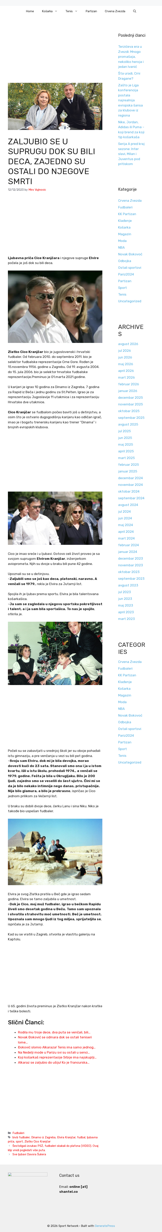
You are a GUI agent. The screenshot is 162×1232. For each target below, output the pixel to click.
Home (30, 11)
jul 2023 (124, 592)
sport (19, 1141)
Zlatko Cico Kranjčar (37, 1141)
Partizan (91, 11)
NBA (121, 247)
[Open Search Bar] (134, 11)
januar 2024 (127, 552)
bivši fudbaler (21, 1137)
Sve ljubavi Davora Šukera (29, 1154)
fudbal (81, 1137)
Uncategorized (129, 301)
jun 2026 (125, 357)
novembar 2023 (130, 565)
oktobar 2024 (128, 491)
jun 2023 (125, 599)
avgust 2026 (128, 344)
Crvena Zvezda (115, 11)
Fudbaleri (18, 1133)
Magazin (124, 234)
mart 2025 (126, 458)
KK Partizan (127, 214)
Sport (122, 288)
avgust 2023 (128, 585)
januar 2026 (127, 391)
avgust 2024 (128, 505)
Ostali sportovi (129, 268)
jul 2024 (124, 511)
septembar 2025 (131, 418)
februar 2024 (128, 545)
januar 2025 (127, 471)
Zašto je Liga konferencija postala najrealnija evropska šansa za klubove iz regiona (130, 100)
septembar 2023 (131, 579)
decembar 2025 (130, 397)
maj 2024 (125, 525)
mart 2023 (126, 619)
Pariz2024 (126, 274)
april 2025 (126, 451)
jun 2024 (125, 518)
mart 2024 (126, 538)
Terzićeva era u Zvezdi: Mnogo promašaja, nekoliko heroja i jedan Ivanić (131, 57)
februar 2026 (128, 384)
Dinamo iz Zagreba (43, 1137)
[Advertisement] (55, 53)
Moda (122, 241)
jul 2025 (124, 431)
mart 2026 (126, 377)
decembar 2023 (130, 558)
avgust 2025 (128, 424)
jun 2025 (125, 438)
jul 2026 (124, 351)
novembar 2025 (130, 404)
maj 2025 (125, 444)
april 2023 (126, 612)
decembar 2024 (130, 478)
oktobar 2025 (128, 411)
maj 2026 (125, 364)
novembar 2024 (130, 485)
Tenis (69, 11)
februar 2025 (128, 465)
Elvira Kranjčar (66, 1137)
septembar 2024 (131, 498)
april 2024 (126, 532)
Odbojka (124, 261)
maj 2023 (125, 605)
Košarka (47, 11)
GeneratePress (105, 1226)
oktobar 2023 (128, 572)
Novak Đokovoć (130, 254)
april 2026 (126, 371)
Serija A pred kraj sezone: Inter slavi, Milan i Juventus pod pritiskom (131, 154)
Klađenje (125, 221)
